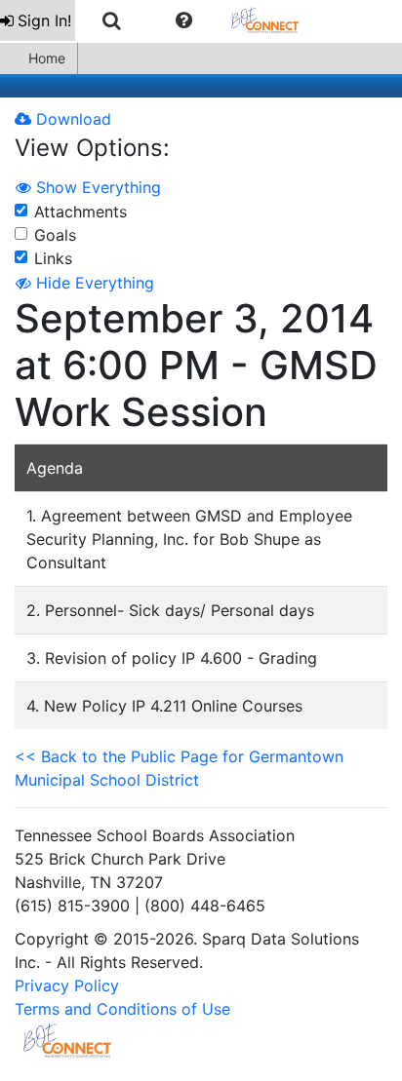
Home (46, 58)
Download (71, 119)
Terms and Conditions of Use (122, 1009)
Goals (55, 235)
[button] (184, 20)
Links (53, 258)
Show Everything (96, 187)
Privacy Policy (67, 985)
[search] (111, 20)
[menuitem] (37, 20)
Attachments (80, 211)
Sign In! (44, 20)
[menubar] (159, 21)
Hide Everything (92, 282)
